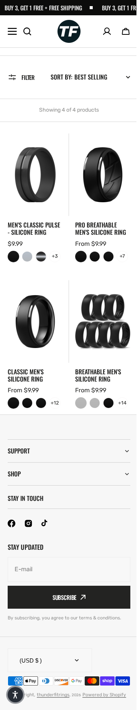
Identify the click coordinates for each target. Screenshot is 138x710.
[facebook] (11, 549)
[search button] (27, 31)
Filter (27, 77)
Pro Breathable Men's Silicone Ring (100, 228)
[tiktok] (45, 549)
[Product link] (35, 200)
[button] (125, 31)
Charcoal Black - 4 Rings (94, 256)
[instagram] (28, 549)
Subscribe (61, 623)
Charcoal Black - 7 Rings (81, 256)
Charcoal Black (13, 256)
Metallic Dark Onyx (41, 256)
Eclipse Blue (27, 256)
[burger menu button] (12, 31)
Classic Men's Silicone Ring (26, 375)
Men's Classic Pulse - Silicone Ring (34, 228)
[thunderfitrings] (69, 31)
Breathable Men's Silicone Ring (98, 375)
